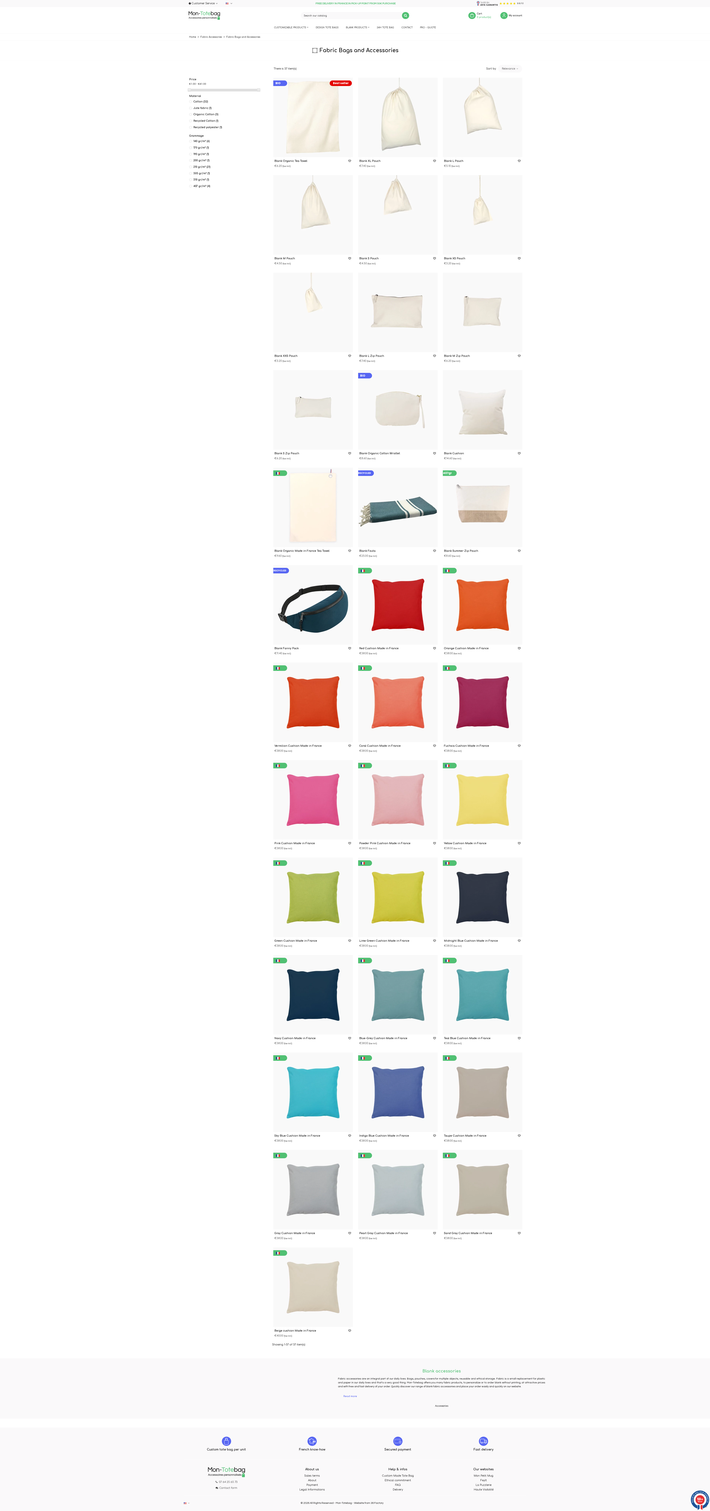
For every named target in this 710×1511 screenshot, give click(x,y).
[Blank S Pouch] (398, 215)
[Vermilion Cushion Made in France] (313, 702)
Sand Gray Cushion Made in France (468, 1233)
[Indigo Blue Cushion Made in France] (398, 1092)
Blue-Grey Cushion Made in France (383, 1038)
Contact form (228, 1488)
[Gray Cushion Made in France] (313, 1189)
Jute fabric (202, 108)
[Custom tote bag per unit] (226, 1441)
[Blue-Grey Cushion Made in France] (398, 995)
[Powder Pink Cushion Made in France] (398, 800)
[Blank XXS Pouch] (313, 312)
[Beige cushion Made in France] (313, 1287)
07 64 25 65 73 (228, 1482)
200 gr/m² (201, 160)
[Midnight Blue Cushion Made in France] (482, 897)
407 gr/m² (201, 186)
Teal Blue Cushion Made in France (467, 1038)
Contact (407, 27)
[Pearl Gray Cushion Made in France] (398, 1189)
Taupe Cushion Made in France (465, 1135)
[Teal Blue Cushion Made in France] (482, 995)
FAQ (398, 1485)
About (312, 1480)
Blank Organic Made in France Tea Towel (301, 551)
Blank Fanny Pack (286, 648)
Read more (350, 1396)
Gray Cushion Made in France (294, 1233)
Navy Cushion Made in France (295, 1038)
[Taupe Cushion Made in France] (482, 1092)
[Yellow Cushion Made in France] (482, 800)
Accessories (441, 1406)
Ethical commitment (398, 1480)
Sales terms (312, 1475)
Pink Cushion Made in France (294, 843)
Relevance (509, 68)
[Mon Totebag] (204, 15)
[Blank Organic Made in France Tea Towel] (313, 507)
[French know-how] (312, 1441)
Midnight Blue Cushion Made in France (471, 940)
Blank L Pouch (453, 161)
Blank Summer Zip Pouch (461, 551)
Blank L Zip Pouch (371, 356)
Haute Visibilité (483, 1489)
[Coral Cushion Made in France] (398, 702)
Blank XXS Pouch (285, 356)
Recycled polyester (207, 127)
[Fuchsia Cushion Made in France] (482, 702)
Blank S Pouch (369, 258)
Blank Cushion (454, 453)
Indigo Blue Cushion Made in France (384, 1135)
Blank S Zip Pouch (286, 453)
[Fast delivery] (483, 1441)
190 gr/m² (201, 154)
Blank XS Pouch (454, 258)
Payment (312, 1485)
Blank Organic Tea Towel (290, 161)
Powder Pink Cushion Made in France (384, 843)
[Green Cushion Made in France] (313, 897)
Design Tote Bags (327, 27)
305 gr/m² (201, 173)
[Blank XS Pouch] (482, 215)
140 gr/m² (201, 141)
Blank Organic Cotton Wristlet (379, 453)
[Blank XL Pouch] (398, 117)
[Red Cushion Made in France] (398, 605)
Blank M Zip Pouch (457, 356)
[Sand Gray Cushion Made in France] (482, 1189)
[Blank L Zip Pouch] (398, 312)
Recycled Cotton (205, 120)
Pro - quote (428, 27)
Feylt (483, 1480)
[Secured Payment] (398, 1441)
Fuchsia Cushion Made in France (466, 745)
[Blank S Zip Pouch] (313, 410)
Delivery (398, 1489)
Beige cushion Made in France (295, 1330)
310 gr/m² (201, 179)
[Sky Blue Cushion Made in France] (313, 1092)
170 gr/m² (201, 147)
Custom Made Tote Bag (398, 1475)
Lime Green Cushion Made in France (384, 940)
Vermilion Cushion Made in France (298, 745)
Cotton (200, 101)
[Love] (350, 161)
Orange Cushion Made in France (466, 648)
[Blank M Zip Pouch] (482, 312)
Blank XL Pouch (370, 161)
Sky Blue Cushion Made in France (297, 1135)
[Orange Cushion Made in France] (482, 605)
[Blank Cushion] (482, 410)
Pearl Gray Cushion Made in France (383, 1233)
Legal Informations (312, 1489)
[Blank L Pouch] (482, 117)
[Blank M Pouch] (313, 215)
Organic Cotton (205, 114)
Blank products (356, 27)
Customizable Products (290, 27)
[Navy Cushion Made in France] (313, 995)
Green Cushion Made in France (295, 940)
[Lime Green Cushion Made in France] (398, 897)
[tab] (441, 1396)
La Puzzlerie (483, 1485)
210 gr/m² (201, 167)
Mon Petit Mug (483, 1475)
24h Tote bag (385, 27)
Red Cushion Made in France (379, 648)
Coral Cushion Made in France (380, 745)
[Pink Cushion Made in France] (313, 800)
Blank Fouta (367, 551)
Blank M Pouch (284, 258)
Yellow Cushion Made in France (465, 843)
